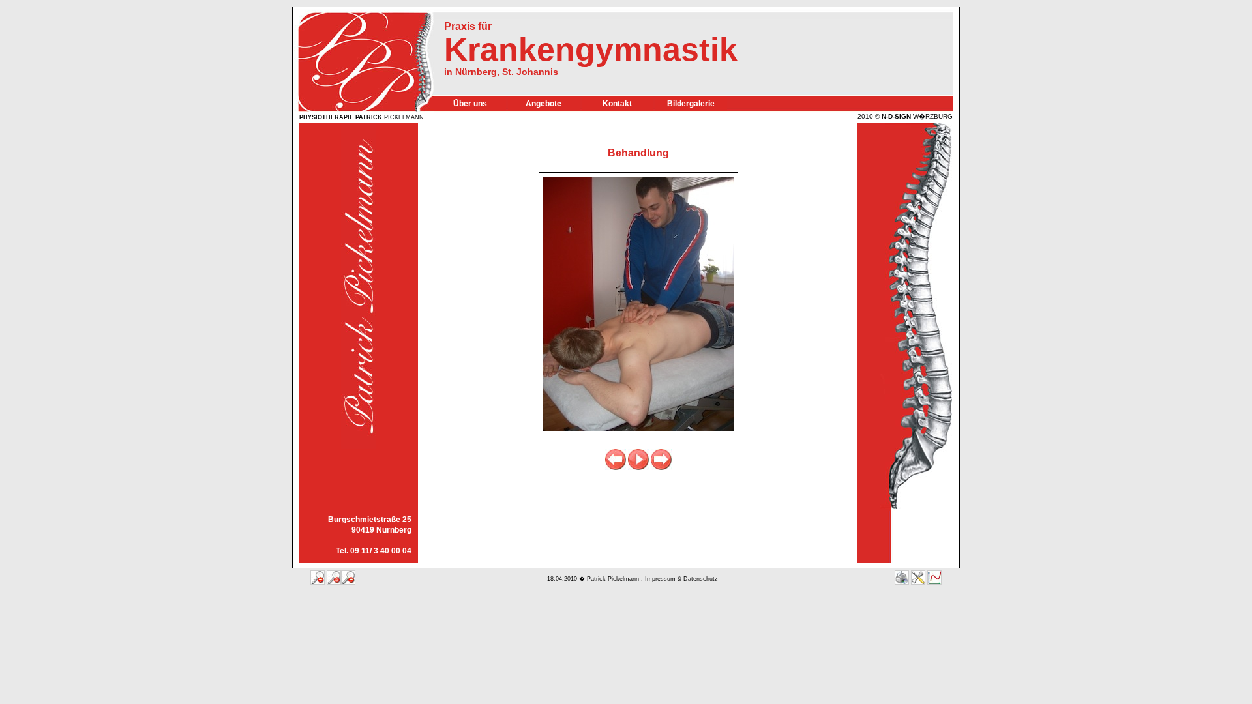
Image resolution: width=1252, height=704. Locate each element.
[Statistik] (934, 577)
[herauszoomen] (317, 577)
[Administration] (918, 577)
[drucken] (902, 577)
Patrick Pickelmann (613, 579)
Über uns (470, 103)
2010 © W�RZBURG (905, 116)
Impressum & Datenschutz (681, 579)
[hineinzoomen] (348, 577)
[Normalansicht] (334, 577)
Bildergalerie (691, 103)
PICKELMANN (361, 117)
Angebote (543, 103)
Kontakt (617, 103)
